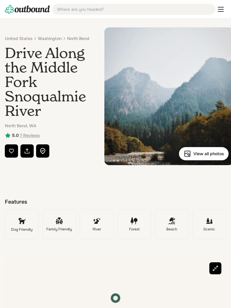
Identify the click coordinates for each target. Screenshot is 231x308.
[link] (27, 9)
